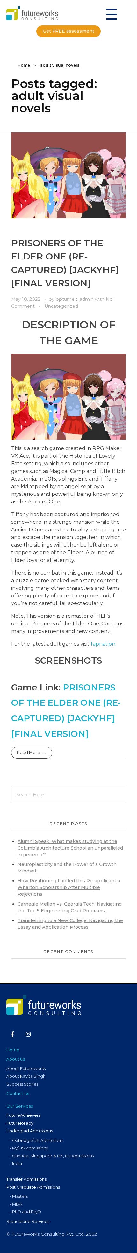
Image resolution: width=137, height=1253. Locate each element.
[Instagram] (28, 1034)
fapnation (103, 644)
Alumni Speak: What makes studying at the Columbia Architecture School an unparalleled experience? (70, 848)
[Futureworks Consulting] (38, 13)
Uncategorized (61, 306)
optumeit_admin (75, 299)
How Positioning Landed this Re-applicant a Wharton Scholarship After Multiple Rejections (69, 887)
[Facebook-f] (12, 1034)
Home (24, 65)
